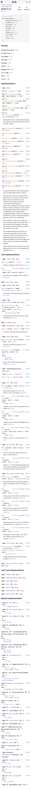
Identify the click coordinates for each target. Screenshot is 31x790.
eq (5, 448)
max (3, 398)
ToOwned (12, 760)
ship (10, 6)
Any (10, 603)
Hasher (15, 339)
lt (3, 491)
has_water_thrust (8, 173)
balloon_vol (9, 133)
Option (4, 117)
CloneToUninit (15, 655)
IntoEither (13, 720)
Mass (22, 151)
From (8, 326)
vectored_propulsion (10, 161)
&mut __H (11, 341)
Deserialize (7, 302)
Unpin (8, 587)
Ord (8, 383)
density (11, 146)
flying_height (13, 166)
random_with (12, 94)
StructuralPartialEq (14, 563)
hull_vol (8, 138)
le (3, 503)
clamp (4, 429)
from (6, 329)
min (3, 414)
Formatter (6, 290)
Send (7, 581)
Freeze (8, 574)
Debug (9, 285)
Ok (13, 550)
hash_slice (9, 350)
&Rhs (9, 462)
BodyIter (18, 374)
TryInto (15, 776)
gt (3, 517)
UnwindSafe (10, 594)
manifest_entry (8, 115)
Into (14, 714)
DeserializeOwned (7, 680)
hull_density (13, 141)
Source (3, 11)
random (10, 91)
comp (3, 6)
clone (7, 262)
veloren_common (6, 5)
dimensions (12, 128)
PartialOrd (11, 474)
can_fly (11, 154)
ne (3, 460)
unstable (21, 268)
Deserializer (12, 313)
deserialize (9, 305)
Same (11, 742)
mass (9, 151)
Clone (9, 259)
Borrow (12, 609)
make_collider (13, 181)
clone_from (6, 270)
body (6, 6)
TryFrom (15, 767)
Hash (8, 336)
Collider (8, 183)
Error (19, 309)
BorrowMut (13, 616)
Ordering (8, 388)
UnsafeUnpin (11, 591)
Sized (10, 359)
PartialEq (11, 445)
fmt (6, 288)
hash (6, 339)
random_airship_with (10, 101)
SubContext (6, 755)
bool (3, 156)
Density (7, 143)
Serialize (11, 543)
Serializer (11, 554)
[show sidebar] (1, 2)
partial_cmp (9, 477)
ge (3, 529)
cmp (6, 386)
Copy (7, 282)
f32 (7, 130)
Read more (26, 265)
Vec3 (3, 130)
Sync (7, 584)
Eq (7, 322)
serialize (8, 546)
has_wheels (12, 176)
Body (14, 2)
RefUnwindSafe (12, 578)
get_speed (11, 186)
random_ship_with (8, 108)
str (16, 117)
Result (19, 290)
